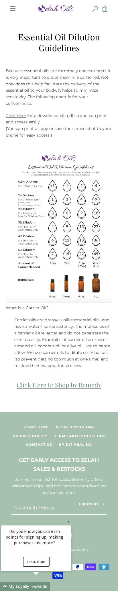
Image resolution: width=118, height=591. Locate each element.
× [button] (68, 521)
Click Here (16, 115)
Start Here (36, 427)
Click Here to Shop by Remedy (59, 385)
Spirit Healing (75, 444)
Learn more (36, 562)
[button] (43, 586)
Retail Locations (75, 427)
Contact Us (39, 444)
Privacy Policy (30, 436)
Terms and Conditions (80, 436)
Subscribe (88, 504)
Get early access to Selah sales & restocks (59, 464)
